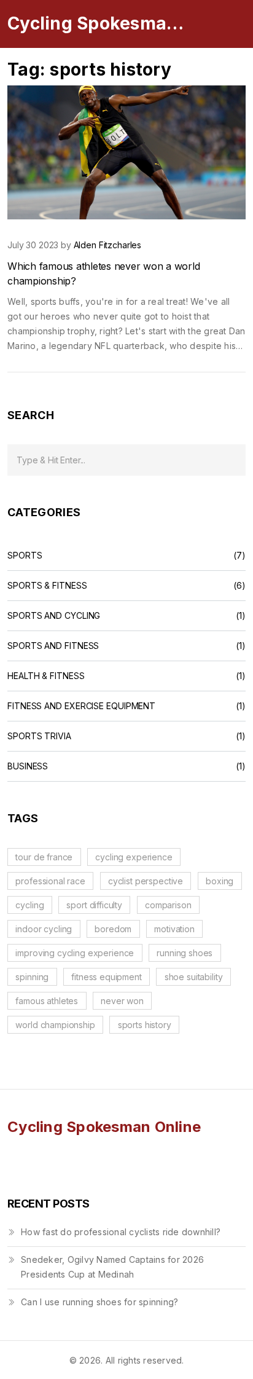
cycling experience (133, 857)
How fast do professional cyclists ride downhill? (120, 1232)
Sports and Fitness (53, 646)
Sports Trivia (39, 736)
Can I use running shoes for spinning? (99, 1302)
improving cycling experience (74, 953)
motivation (174, 929)
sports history (144, 1025)
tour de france (43, 857)
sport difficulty (94, 905)
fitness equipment (106, 977)
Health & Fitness (46, 676)
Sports (24, 555)
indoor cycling (43, 929)
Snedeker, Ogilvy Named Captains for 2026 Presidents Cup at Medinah (112, 1266)
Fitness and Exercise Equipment (81, 706)
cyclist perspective (145, 881)
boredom (113, 929)
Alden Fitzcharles (107, 245)
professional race (50, 881)
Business (27, 766)
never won (122, 1001)
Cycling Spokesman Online (99, 23)
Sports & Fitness (47, 585)
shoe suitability (194, 977)
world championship (55, 1025)
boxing (219, 881)
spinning (32, 977)
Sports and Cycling (53, 615)
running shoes (184, 953)
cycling (29, 905)
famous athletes (46, 1001)
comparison (168, 905)
